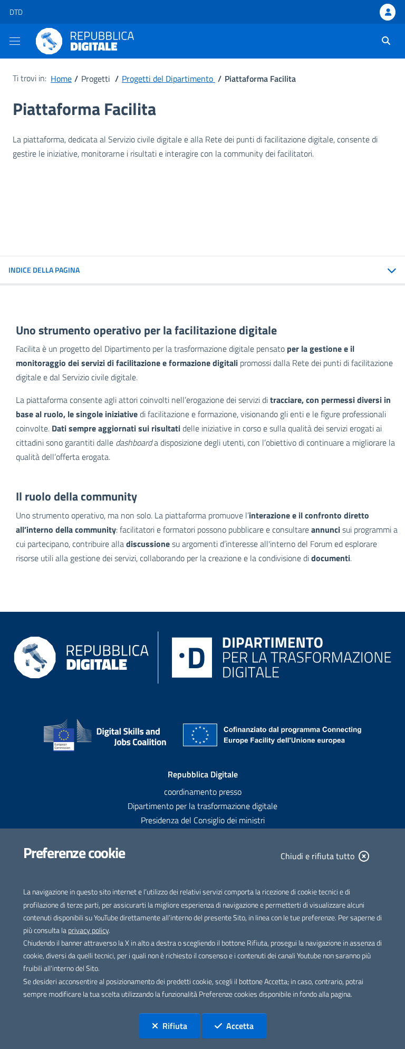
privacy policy (88, 930)
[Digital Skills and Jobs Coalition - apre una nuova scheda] (105, 735)
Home (61, 78)
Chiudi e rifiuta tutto (317, 856)
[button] (202, 270)
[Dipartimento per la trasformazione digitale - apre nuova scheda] (202, 657)
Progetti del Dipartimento (168, 78)
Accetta (246, 1025)
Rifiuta (181, 1025)
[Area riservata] (388, 12)
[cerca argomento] (382, 40)
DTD (16, 11)
